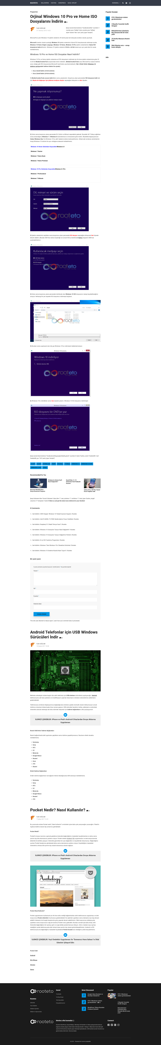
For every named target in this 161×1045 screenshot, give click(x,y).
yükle (45, 467)
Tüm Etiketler (33, 1005)
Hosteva (83, 1041)
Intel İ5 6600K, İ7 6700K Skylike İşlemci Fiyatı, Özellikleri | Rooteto (59, 519)
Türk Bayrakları (60, 1000)
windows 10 (75, 464)
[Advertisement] (118, 87)
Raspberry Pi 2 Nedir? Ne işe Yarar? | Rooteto (53, 524)
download (47, 464)
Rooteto (34, 3)
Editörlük (32, 1002)
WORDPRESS (62, 3)
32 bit (33, 464)
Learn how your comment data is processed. (67, 621)
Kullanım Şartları (34, 1008)
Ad (35, 588)
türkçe (67, 464)
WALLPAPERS (45, 3)
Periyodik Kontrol (60, 1003)
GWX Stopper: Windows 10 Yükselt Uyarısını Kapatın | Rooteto (58, 514)
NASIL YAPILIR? (72, 3)
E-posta (36, 596)
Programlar (34, 12)
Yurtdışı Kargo (59, 997)
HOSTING (53, 3)
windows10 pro (36, 467)
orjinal (60, 464)
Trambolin (58, 994)
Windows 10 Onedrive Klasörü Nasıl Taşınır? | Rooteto (56, 550)
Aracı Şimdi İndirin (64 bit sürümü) (43, 73)
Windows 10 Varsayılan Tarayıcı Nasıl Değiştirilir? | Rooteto (57, 529)
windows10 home (87, 464)
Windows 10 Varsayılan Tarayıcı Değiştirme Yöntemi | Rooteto (58, 535)
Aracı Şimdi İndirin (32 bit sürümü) (43, 71)
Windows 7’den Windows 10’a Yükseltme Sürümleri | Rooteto (58, 545)
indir (54, 464)
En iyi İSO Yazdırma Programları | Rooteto (52, 540)
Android (69, 838)
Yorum (36, 571)
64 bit (39, 464)
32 (100, 1002)
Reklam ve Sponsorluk (36, 1011)
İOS (73, 838)
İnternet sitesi (37, 604)
